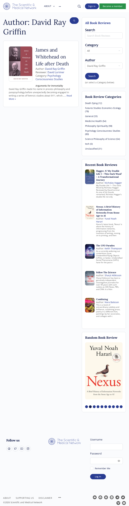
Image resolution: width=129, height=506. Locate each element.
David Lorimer (56, 72)
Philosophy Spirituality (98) (98, 125)
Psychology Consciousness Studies (49, 77)
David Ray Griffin (55, 69)
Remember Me (102, 468)
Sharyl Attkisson (113, 275)
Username (96, 439)
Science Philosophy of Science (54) (102, 138)
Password (95, 453)
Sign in (91, 6)
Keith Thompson (113, 248)
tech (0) (89, 143)
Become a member (113, 6)
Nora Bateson (112, 302)
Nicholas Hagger (113, 182)
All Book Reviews (98, 23)
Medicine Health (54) (95, 121)
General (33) (91, 116)
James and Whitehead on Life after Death (52, 57)
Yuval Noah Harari (106, 220)
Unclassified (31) (93, 148)
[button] (86, 406)
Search (92, 76)
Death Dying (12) (93, 103)
